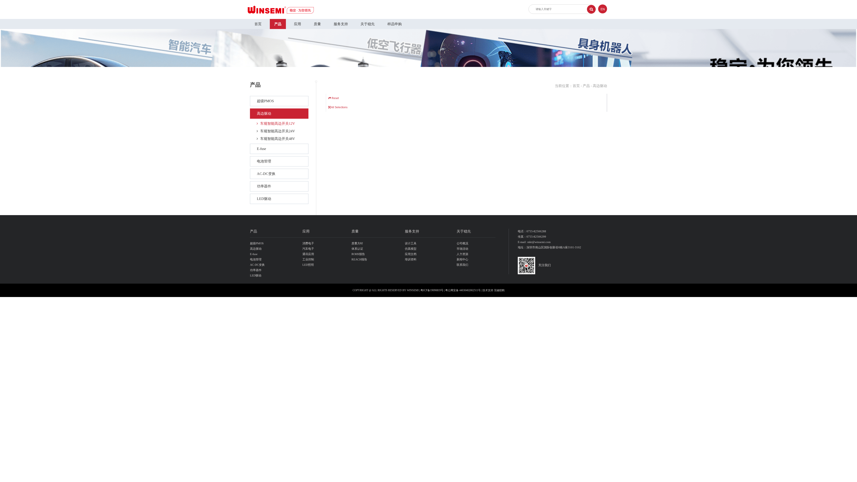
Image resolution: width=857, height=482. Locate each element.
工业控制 (308, 259)
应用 (297, 24)
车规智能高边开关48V (277, 139)
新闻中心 (462, 259)
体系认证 (357, 248)
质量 (317, 24)
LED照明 (308, 264)
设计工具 (410, 243)
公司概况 (462, 243)
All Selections (339, 107)
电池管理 (264, 161)
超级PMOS (265, 101)
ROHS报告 (358, 254)
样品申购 (394, 24)
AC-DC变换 (266, 174)
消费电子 (308, 243)
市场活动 (462, 248)
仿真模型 (410, 248)
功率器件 (264, 186)
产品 (277, 24)
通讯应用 (308, 254)
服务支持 (341, 24)
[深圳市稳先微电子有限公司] (281, 9)
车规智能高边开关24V (277, 131)
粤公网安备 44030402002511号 (463, 290)
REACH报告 (359, 259)
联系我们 (462, 264)
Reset (335, 98)
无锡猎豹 (499, 290)
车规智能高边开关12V (277, 123)
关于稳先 (367, 24)
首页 (258, 24)
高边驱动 (264, 113)
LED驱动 (264, 199)
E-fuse (261, 149)
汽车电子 (308, 248)
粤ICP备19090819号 (431, 290)
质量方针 (357, 243)
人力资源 (462, 254)
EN (603, 9)
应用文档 (410, 254)
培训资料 (410, 259)
